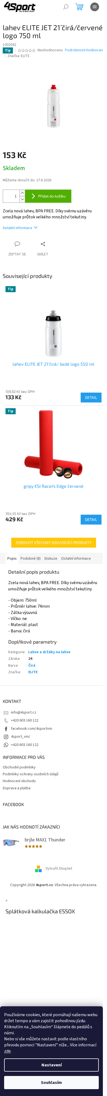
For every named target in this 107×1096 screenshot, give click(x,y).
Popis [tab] (12, 558)
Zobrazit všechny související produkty (54, 542)
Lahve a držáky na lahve (49, 652)
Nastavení (51, 1065)
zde (7, 1051)
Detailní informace (17, 228)
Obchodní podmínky (19, 767)
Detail (91, 397)
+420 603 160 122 (24, 720)
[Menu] (94, 6)
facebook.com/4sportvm (31, 728)
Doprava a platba (16, 788)
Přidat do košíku (52, 196)
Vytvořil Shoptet (59, 868)
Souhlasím (51, 1083)
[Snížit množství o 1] (22, 199)
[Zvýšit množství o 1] (22, 193)
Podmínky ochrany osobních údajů (30, 774)
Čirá (31, 665)
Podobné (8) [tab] (31, 558)
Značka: (18, 56)
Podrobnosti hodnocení (84, 50)
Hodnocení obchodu (19, 781)
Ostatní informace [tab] (76, 558)
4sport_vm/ (20, 736)
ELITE (33, 672)
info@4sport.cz (23, 712)
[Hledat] (65, 6)
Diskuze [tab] (50, 558)
